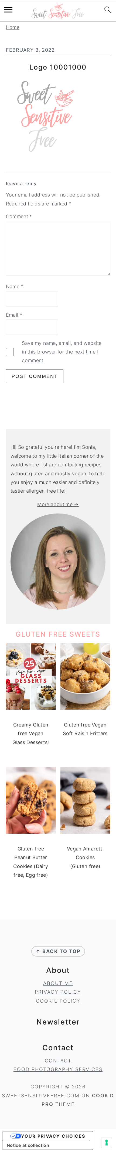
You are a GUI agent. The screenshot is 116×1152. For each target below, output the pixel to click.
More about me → (58, 504)
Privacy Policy (58, 992)
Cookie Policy (58, 1001)
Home (12, 27)
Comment (19, 216)
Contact (58, 1060)
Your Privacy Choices (53, 1136)
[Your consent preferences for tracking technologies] (106, 1142)
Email (14, 315)
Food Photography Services (58, 1069)
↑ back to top (58, 951)
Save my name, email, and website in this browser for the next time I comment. (62, 352)
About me (58, 983)
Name (14, 286)
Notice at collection (28, 1145)
